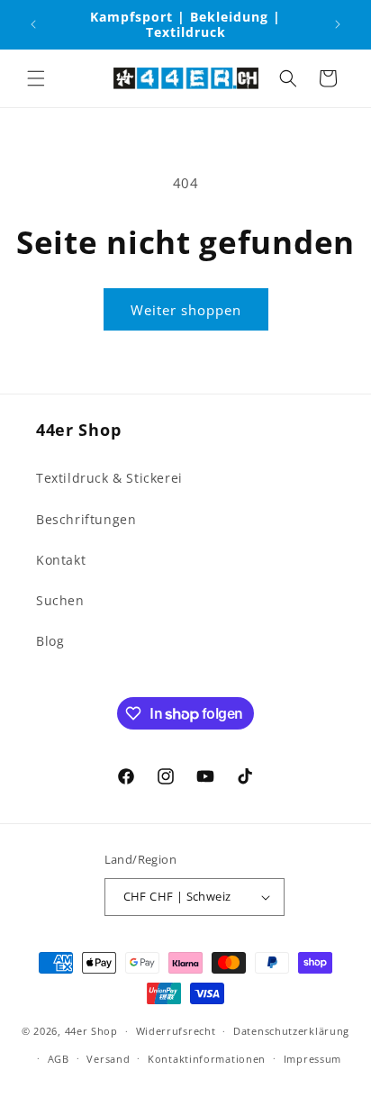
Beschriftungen (86, 519)
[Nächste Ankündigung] (337, 24)
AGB (58, 1058)
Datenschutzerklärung (291, 1031)
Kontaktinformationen (207, 1058)
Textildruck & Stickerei (109, 477)
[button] (36, 78)
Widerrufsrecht (176, 1031)
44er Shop (91, 1031)
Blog (50, 640)
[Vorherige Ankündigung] (33, 24)
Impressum (312, 1058)
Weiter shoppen (186, 310)
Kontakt (61, 559)
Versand (108, 1058)
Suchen (60, 600)
